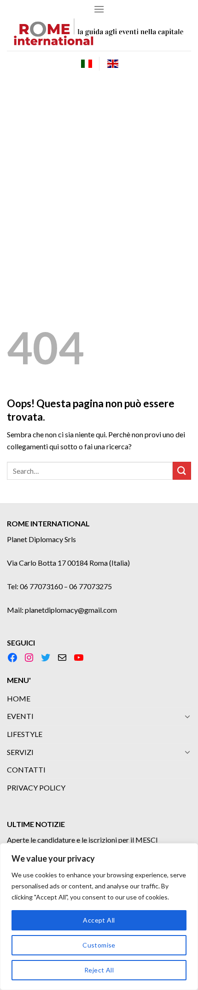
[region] (99, 916)
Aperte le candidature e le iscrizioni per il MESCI (82, 839)
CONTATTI (26, 769)
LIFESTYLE (24, 734)
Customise (99, 945)
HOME (18, 698)
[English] (112, 63)
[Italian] (86, 63)
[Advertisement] (99, 180)
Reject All (99, 970)
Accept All (99, 920)
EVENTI (20, 716)
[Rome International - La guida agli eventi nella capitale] (99, 34)
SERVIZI (20, 752)
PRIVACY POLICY (36, 787)
